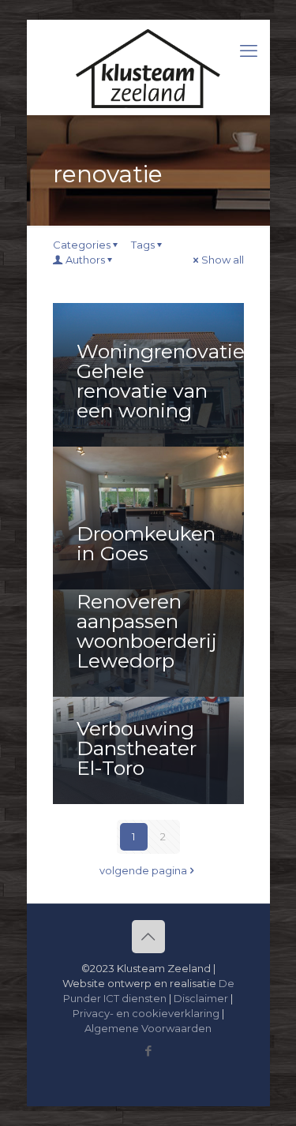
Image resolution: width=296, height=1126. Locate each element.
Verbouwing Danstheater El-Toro (137, 748)
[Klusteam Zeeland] (148, 67)
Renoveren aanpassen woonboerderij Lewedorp (147, 630)
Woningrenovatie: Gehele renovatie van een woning (163, 380)
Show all (222, 259)
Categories (82, 244)
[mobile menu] (248, 51)
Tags (143, 244)
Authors (85, 259)
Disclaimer (201, 998)
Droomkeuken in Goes (146, 543)
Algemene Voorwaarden (148, 1028)
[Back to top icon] (148, 936)
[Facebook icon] (148, 1050)
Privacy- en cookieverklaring (146, 1013)
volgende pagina (143, 870)
